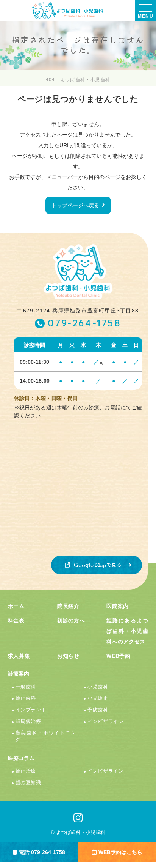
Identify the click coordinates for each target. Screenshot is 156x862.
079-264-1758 (84, 324)
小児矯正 (97, 698)
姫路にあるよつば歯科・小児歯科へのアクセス (127, 631)
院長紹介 (68, 606)
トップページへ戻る (75, 205)
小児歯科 (97, 687)
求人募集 (19, 656)
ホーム (16, 606)
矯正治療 (26, 771)
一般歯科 (26, 687)
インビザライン (105, 721)
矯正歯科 (26, 698)
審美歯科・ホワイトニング (46, 736)
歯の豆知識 (28, 782)
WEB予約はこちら (120, 852)
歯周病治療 (28, 721)
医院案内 (117, 606)
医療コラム (21, 758)
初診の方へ (71, 620)
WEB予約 (118, 656)
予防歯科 (97, 710)
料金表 (16, 620)
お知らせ (68, 656)
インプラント (31, 710)
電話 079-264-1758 (42, 852)
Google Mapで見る (98, 565)
